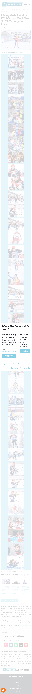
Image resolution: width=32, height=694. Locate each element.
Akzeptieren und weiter (9, 355)
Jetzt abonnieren (25, 351)
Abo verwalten (25, 364)
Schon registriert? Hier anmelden (20, 368)
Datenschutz (15, 364)
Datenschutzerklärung (9, 351)
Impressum (6, 364)
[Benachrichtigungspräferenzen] (3, 690)
